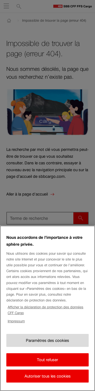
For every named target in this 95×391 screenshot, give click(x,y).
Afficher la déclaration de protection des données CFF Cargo (45, 310)
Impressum (16, 321)
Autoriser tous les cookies (48, 376)
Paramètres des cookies (47, 340)
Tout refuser (47, 359)
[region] (47, 308)
